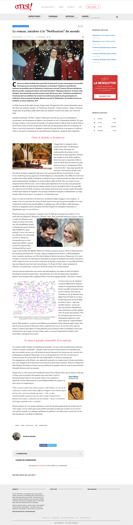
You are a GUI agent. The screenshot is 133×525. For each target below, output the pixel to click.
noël (36, 425)
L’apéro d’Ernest (34, 17)
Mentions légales (85, 518)
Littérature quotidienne (20, 26)
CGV (77, 518)
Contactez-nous (30, 511)
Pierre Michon (43, 425)
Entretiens (72, 17)
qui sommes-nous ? (48, 7)
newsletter (71, 7)
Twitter (106, 122)
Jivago (22, 425)
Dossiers (91, 17)
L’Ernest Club (46, 518)
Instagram (106, 130)
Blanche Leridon (17, 37)
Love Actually (30, 425)
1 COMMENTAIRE (41, 37)
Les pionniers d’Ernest (68, 518)
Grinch (17, 425)
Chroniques (53, 17)
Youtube (106, 126)
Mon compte (92, 7)
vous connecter (41, 466)
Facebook (106, 118)
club (80, 7)
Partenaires (55, 518)
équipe (61, 7)
